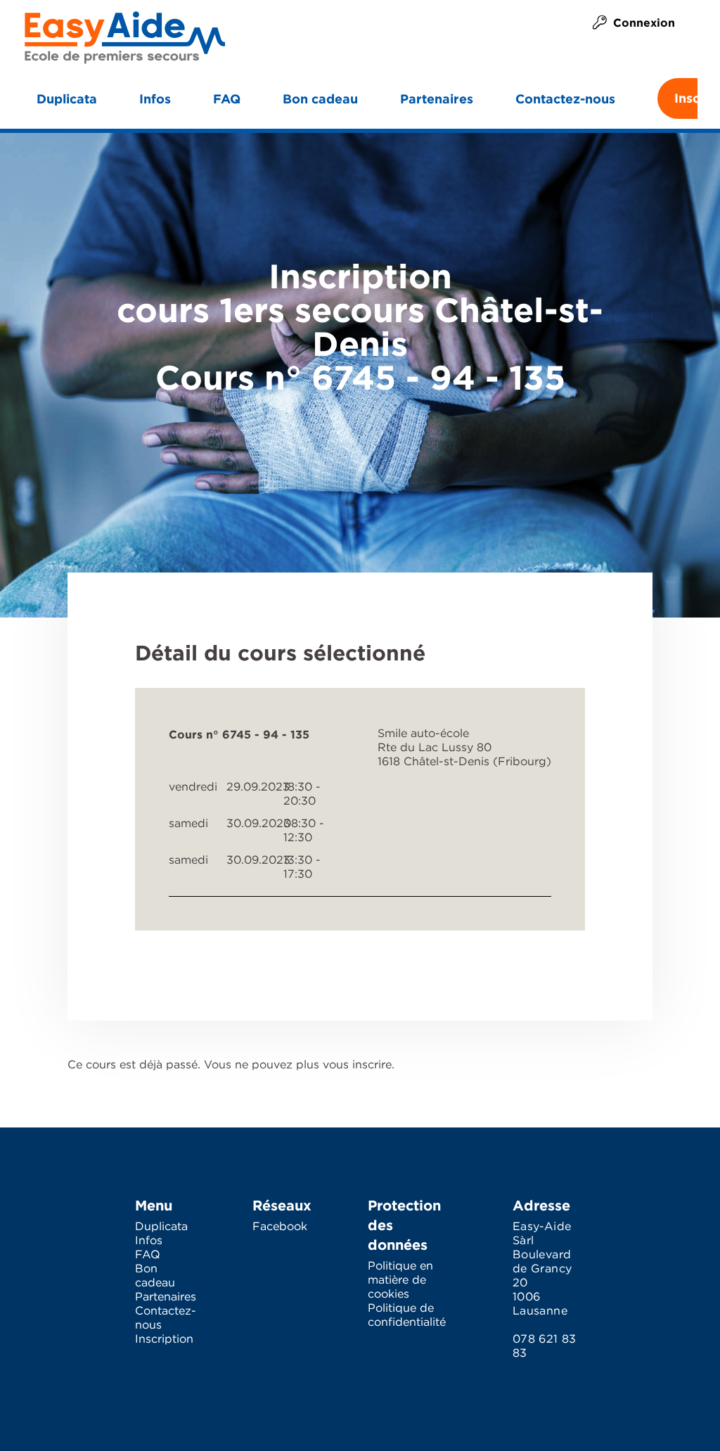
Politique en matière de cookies (400, 1280)
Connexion (644, 22)
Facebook (279, 1227)
